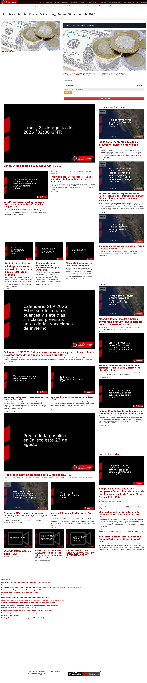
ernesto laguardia (109, 454)
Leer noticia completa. (104, 98)
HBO (111, 6)
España (43, 6)
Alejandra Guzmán (87, 6)
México (95, 6)
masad (103, 284)
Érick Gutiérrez (68, 6)
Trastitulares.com (71, 678)
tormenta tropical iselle (112, 107)
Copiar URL (68, 92)
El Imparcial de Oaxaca (122, 75)
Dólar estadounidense (56, 6)
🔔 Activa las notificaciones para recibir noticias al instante (80, 25)
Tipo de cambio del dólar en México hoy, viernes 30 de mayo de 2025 (86, 75)
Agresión (37, 6)
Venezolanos (77, 6)
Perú (48, 6)
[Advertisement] (49, 230)
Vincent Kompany (103, 6)
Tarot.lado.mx (102, 671)
